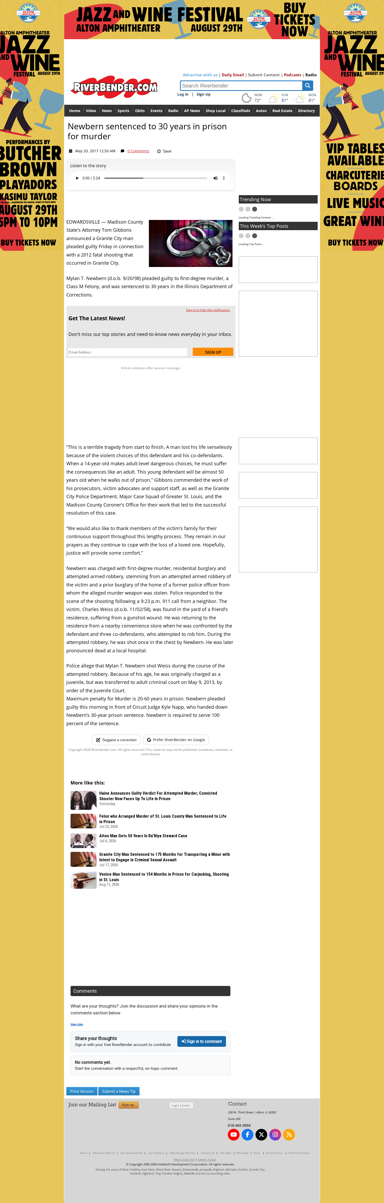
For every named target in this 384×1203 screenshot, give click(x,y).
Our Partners (156, 1153)
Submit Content (264, 74)
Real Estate (282, 110)
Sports (123, 110)
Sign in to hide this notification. (208, 310)
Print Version (82, 1091)
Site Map (225, 1153)
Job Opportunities (131, 1153)
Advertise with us (200, 74)
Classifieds (240, 110)
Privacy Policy (274, 1153)
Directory (306, 110)
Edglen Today (207, 1159)
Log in (182, 94)
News (107, 110)
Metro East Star (184, 1159)
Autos (261, 110)
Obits (140, 110)
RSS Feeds (242, 1153)
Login (175, 1105)
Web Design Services (182, 1153)
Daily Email (233, 74)
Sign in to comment (204, 1041)
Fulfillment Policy (299, 1153)
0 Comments (138, 150)
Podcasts (292, 74)
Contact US (207, 1153)
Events (156, 110)
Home (74, 110)
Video (91, 110)
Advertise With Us (104, 1153)
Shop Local (215, 110)
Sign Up (204, 94)
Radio (311, 74)
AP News (192, 110)
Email (185, 1105)
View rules (77, 1024)
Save (166, 151)
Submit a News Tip (119, 1091)
